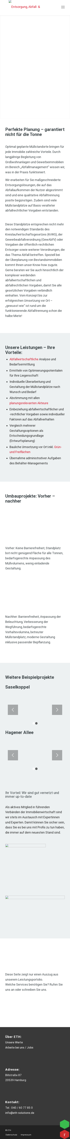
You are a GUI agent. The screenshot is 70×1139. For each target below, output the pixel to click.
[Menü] (63, 7)
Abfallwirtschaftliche (24, 359)
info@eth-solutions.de (19, 1112)
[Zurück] (13, 710)
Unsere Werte (14, 1042)
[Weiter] (57, 710)
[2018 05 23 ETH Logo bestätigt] (26, 7)
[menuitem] (63, 7)
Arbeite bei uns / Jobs (19, 1047)
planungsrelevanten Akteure (29, 403)
